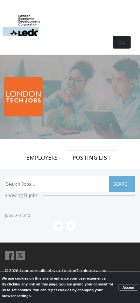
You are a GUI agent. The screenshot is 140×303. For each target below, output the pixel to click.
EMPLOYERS (42, 157)
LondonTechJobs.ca (80, 270)
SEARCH (122, 184)
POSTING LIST (91, 157)
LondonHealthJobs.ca (40, 270)
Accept (128, 287)
